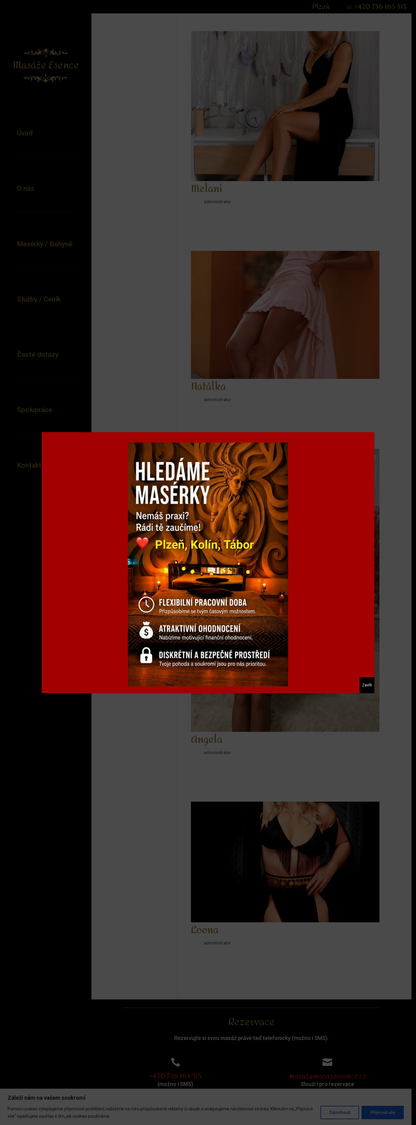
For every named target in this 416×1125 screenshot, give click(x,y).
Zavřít (367, 685)
